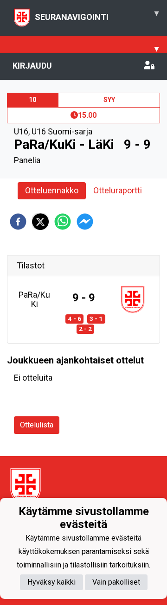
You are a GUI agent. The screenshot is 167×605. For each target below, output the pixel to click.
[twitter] (40, 221)
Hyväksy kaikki (51, 582)
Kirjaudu (32, 65)
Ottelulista (36, 424)
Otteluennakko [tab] (51, 190)
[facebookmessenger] (85, 221)
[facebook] (18, 221)
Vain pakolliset (116, 582)
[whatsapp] (62, 221)
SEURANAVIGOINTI (97, 15)
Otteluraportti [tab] (117, 190)
